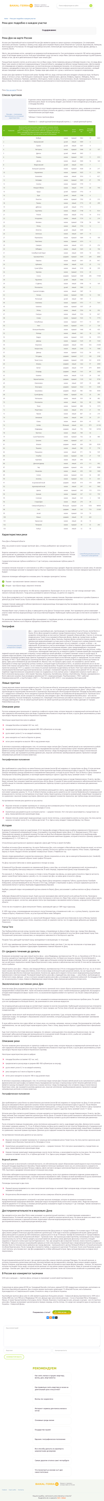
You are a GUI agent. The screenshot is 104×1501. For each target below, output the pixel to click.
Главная (4, 1489)
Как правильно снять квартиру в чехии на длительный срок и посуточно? (51, 1388)
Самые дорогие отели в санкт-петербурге (52, 1460)
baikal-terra (21, 5)
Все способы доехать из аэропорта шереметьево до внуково (49, 1450)
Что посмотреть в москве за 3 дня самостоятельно (49, 1471)
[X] (56, 1317)
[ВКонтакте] (48, 1317)
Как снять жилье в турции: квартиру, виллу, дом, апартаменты (49, 1377)
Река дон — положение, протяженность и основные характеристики (14, 116)
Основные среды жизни (44, 1420)
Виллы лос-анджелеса (44, 1399)
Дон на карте (11, 90)
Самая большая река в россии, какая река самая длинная (90, 554)
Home (6, 18)
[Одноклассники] (50, 1317)
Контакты (21, 1489)
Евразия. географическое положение (50, 1439)
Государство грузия (43, 1430)
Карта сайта (12, 1489)
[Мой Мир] (53, 1317)
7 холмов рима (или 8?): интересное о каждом (14, 646)
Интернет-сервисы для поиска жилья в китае (51, 1409)
